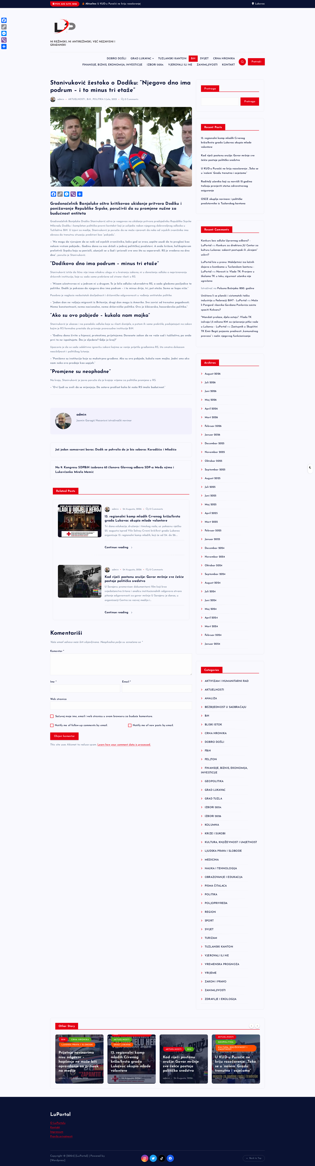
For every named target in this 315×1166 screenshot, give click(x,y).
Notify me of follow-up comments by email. (81, 725)
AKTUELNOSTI (76, 99)
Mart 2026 (211, 417)
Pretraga (210, 88)
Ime (53, 682)
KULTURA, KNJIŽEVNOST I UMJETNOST (231, 842)
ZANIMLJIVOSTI (207, 65)
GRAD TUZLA (213, 798)
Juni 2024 (210, 600)
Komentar (57, 651)
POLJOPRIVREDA (216, 903)
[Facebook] (4, 20)
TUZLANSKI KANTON (172, 58)
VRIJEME (211, 973)
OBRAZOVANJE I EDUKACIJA (223, 877)
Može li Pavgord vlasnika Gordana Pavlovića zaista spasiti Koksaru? (229, 305)
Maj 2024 (211, 609)
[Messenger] (4, 33)
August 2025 (212, 478)
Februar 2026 (213, 426)
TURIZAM (211, 938)
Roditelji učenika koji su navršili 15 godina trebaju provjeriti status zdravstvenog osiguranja (226, 186)
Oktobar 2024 (213, 565)
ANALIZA (211, 698)
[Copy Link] (4, 27)
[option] (79, 1059)
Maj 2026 (211, 400)
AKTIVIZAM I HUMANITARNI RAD (227, 681)
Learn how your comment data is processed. (124, 744)
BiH (193, 58)
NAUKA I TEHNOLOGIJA (221, 868)
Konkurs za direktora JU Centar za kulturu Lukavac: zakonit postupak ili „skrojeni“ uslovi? (229, 250)
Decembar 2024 (214, 548)
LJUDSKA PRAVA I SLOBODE (223, 851)
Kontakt (55, 1127)
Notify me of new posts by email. (153, 725)
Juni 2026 (210, 391)
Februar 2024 (213, 635)
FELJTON (211, 759)
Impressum (56, 1132)
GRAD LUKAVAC (141, 58)
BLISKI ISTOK (213, 724)
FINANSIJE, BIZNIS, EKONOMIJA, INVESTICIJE (112, 65)
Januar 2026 (212, 435)
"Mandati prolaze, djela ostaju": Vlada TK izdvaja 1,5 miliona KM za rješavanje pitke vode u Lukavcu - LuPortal (229, 322)
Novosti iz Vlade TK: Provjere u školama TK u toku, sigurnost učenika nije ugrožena (227, 276)
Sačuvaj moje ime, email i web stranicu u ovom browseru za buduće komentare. (104, 716)
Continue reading (117, 547)
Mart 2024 (211, 626)
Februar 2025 (213, 530)
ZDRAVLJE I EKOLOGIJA (220, 999)
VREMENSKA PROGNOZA (222, 964)
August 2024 (212, 583)
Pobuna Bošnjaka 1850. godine (235, 288)
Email (126, 682)
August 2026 (212, 374)
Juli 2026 (210, 382)
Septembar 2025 (215, 469)
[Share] (4, 46)
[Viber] (4, 40)
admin (60, 99)
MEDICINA (212, 860)
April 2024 (211, 617)
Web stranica (58, 699)
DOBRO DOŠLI (116, 58)
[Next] (257, 1025)
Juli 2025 (210, 487)
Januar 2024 (212, 644)
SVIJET (204, 58)
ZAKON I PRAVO (215, 981)
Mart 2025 (211, 522)
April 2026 (211, 409)
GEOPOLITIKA (214, 781)
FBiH (208, 750)
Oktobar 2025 (213, 461)
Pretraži (256, 61)
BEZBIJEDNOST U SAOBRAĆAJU (225, 707)
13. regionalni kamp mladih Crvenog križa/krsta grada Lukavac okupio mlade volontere (226, 142)
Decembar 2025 (214, 443)
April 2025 (211, 513)
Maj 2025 (210, 504)
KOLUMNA (212, 825)
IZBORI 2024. (155, 65)
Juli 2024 (210, 591)
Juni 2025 (210, 495)
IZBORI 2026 (213, 816)
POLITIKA (98, 99)
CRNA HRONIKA (224, 58)
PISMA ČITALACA (216, 886)
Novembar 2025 (215, 452)
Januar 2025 (212, 539)
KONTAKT (228, 65)
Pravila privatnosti (61, 1136)
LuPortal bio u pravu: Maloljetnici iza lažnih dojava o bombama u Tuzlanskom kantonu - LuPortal (227, 267)
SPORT (209, 921)
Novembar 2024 (215, 557)
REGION (210, 912)
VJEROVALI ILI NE (180, 65)
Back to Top (255, 1158)
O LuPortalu (57, 1123)
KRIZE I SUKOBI (215, 833)
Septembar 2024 (215, 574)
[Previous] (251, 1025)
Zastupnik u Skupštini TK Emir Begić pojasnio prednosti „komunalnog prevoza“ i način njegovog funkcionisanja (229, 331)
